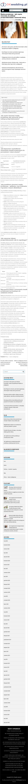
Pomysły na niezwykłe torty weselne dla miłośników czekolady (14, 738)
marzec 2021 (6, 667)
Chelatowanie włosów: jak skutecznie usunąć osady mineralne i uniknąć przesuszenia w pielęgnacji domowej (14, 341)
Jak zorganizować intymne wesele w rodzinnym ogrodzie (14, 734)
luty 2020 (6, 718)
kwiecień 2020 (7, 710)
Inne (5, 461)
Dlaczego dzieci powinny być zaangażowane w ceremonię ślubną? (13, 489)
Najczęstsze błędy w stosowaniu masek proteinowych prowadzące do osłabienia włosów (13, 112)
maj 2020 (6, 706)
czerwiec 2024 (7, 572)
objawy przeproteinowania (8, 239)
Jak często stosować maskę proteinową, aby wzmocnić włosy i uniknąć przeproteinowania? (13, 100)
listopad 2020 (7, 683)
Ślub (5, 473)
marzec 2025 (6, 564)
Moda (5, 465)
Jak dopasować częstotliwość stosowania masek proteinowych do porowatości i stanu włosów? (12, 103)
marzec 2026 (6, 548)
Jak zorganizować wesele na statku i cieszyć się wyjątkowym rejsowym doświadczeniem (14, 743)
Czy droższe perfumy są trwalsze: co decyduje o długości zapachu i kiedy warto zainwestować (14, 407)
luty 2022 (6, 623)
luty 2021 (6, 671)
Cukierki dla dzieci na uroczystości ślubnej (14, 761)
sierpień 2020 (7, 694)
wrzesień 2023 (7, 588)
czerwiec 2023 (7, 592)
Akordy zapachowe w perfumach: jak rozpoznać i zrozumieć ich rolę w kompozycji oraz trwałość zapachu (14, 757)
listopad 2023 (7, 584)
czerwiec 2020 (7, 702)
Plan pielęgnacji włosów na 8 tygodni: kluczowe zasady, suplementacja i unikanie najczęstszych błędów (15, 346)
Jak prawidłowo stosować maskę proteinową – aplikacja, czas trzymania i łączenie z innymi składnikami (13, 106)
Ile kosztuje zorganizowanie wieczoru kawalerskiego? (14, 751)
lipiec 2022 (6, 604)
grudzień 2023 (7, 580)
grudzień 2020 (7, 679)
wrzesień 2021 (7, 643)
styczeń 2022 (6, 627)
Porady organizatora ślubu (14, 731)
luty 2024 (6, 576)
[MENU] (25, 10)
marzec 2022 (6, 619)
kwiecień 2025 (7, 560)
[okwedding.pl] (3, 10)
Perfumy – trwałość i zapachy (10, 469)
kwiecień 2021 (7, 663)
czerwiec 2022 (7, 608)
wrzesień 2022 (7, 600)
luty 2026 (6, 552)
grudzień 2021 (7, 631)
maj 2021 (6, 659)
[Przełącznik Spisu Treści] (24, 98)
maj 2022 (6, 612)
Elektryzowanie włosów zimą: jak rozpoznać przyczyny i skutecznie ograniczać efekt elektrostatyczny (14, 765)
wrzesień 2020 (7, 690)
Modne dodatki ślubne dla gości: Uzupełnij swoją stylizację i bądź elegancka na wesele (13, 517)
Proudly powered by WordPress (9, 780)
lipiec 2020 (6, 698)
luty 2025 (6, 568)
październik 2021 (7, 639)
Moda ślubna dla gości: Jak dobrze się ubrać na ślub (14, 770)
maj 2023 (6, 596)
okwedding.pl (19, 20)
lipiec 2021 (6, 651)
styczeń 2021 (6, 675)
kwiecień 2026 (7, 544)
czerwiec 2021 (7, 655)
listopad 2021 (7, 635)
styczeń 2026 (6, 556)
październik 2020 (7, 687)
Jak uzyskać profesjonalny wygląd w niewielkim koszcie (14, 747)
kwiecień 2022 (7, 615)
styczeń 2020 (6, 722)
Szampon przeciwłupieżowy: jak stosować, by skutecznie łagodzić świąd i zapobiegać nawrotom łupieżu (14, 69)
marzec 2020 (6, 714)
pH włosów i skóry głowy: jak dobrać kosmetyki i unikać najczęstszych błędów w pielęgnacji (13, 383)
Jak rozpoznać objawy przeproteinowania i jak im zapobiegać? (12, 109)
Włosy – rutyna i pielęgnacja (11, 356)
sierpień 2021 (7, 647)
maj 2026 (6, 541)
